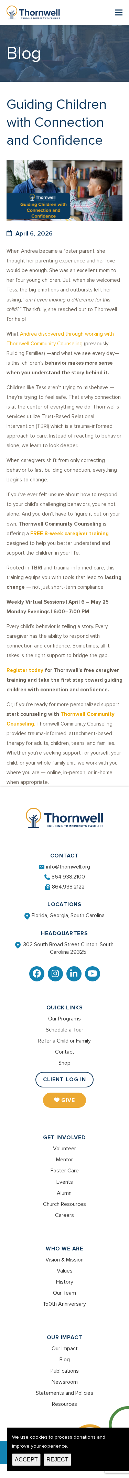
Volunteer (64, 1148)
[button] (118, 13)
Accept (26, 1459)
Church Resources (64, 1204)
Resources (64, 1404)
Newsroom (65, 1382)
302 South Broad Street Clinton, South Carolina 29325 (68, 948)
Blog (65, 1359)
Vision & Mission (64, 1259)
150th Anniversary (64, 1304)
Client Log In (64, 1079)
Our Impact (65, 1337)
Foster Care (65, 1170)
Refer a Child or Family (64, 1040)
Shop (64, 1062)
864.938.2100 (68, 876)
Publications (65, 1370)
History (64, 1281)
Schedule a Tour (64, 1029)
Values (65, 1270)
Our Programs (64, 1018)
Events (64, 1182)
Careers (64, 1215)
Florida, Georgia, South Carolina (68, 915)
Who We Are (64, 1248)
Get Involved (64, 1137)
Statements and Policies (64, 1393)
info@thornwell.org (68, 866)
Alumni (65, 1193)
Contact (64, 1051)
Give (68, 1100)
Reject (57, 1459)
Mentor (64, 1159)
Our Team (64, 1292)
